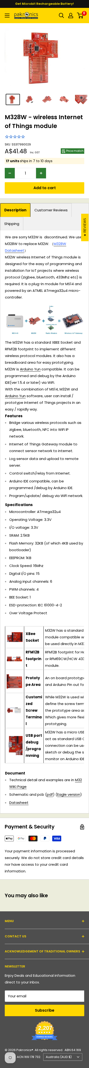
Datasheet (18, 802)
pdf (50, 794)
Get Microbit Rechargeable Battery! (44, 3)
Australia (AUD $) (59, 1057)
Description (15, 210)
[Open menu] (7, 15)
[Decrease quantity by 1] (10, 173)
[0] (80, 15)
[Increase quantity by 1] (41, 173)
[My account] (70, 15)
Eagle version (68, 794)
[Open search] (61, 15)
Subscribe (44, 1010)
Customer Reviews (51, 210)
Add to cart (44, 188)
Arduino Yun (30, 369)
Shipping (11, 223)
